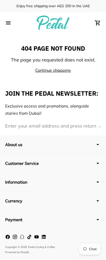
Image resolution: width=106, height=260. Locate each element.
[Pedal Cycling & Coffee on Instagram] (14, 236)
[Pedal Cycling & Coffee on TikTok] (29, 236)
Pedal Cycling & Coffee (41, 247)
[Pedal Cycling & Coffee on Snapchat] (22, 236)
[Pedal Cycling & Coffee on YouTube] (36, 236)
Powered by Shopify (17, 252)
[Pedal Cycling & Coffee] (53, 23)
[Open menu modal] (8, 23)
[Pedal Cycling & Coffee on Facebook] (7, 236)
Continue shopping (53, 70)
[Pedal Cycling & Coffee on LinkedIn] (43, 236)
